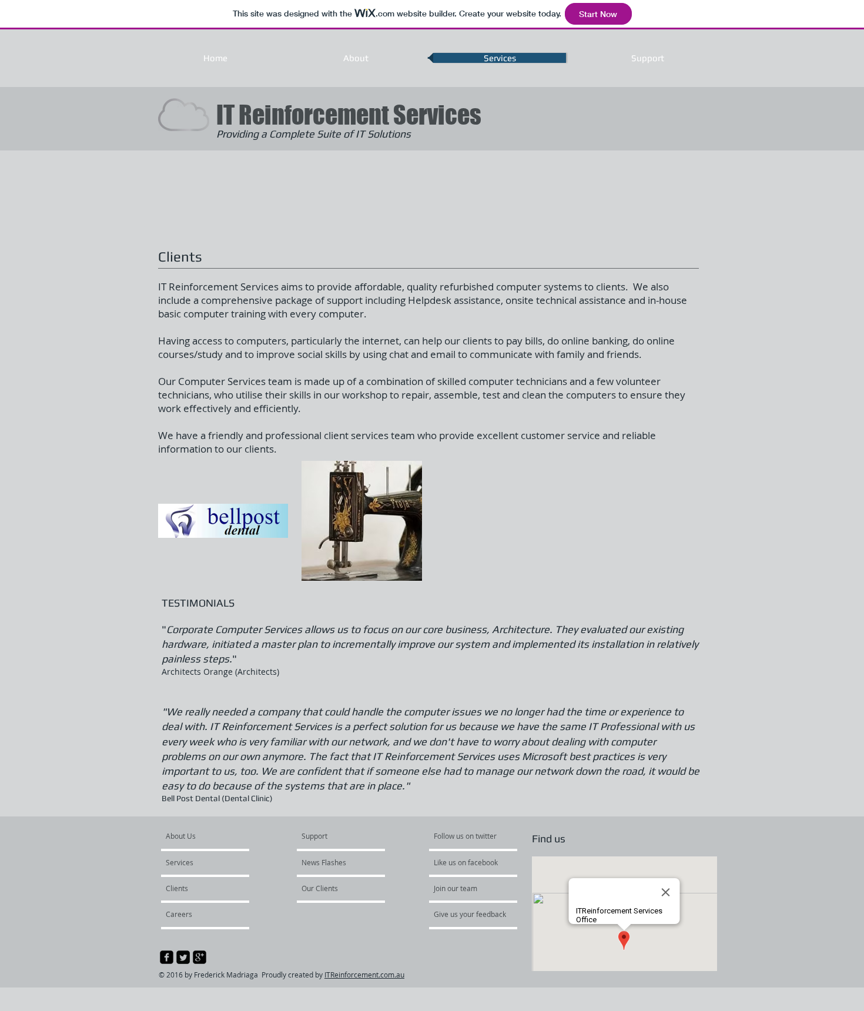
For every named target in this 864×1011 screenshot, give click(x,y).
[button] (223, 521)
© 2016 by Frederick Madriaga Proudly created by (241, 974)
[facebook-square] (166, 957)
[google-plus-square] (199, 957)
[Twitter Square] (183, 957)
